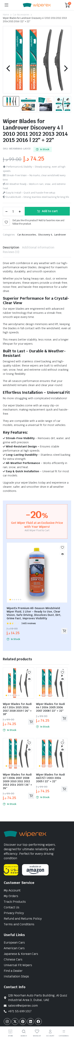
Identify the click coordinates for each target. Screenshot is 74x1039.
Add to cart (50, 211)
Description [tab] (11, 247)
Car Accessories (21, 14)
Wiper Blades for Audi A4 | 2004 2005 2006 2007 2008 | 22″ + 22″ (50, 707)
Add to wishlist (6, 222)
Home (6, 14)
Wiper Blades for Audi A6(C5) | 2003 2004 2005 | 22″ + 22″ (50, 778)
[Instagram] (7, 1021)
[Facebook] (38, 1021)
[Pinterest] (22, 1021)
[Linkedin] (30, 1021)
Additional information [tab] (38, 247)
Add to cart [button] (64, 631)
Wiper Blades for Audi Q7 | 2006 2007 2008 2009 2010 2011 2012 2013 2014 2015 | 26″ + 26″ (17, 781)
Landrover (60, 234)
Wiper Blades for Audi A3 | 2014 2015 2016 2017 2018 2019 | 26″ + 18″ (17, 709)
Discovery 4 (45, 234)
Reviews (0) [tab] (11, 252)
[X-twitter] (15, 1021)
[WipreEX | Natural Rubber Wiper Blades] (37, 5)
